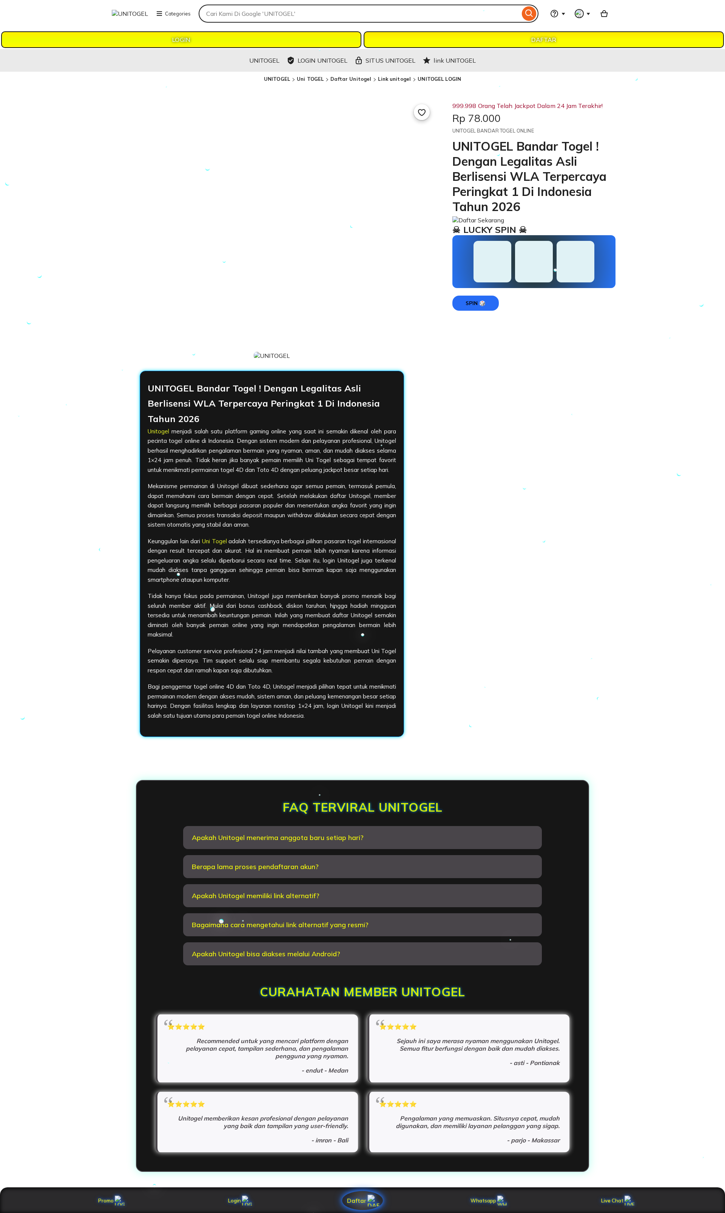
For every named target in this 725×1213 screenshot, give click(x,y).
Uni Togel (214, 541)
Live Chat (612, 1201)
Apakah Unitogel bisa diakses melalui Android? (266, 953)
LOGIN (181, 39)
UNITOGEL (277, 79)
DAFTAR (543, 39)
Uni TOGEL (310, 79)
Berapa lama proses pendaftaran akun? (255, 866)
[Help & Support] (557, 14)
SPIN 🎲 (476, 303)
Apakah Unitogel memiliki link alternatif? (255, 895)
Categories (178, 14)
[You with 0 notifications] (582, 14)
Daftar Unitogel (350, 79)
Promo (106, 1201)
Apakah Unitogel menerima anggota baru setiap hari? (278, 837)
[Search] (529, 14)
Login (234, 1201)
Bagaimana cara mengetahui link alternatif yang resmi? (280, 924)
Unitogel (158, 431)
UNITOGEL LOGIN (439, 79)
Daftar (356, 1200)
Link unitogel (394, 79)
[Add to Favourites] (422, 112)
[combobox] (359, 14)
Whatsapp (484, 1201)
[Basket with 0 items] (604, 14)
